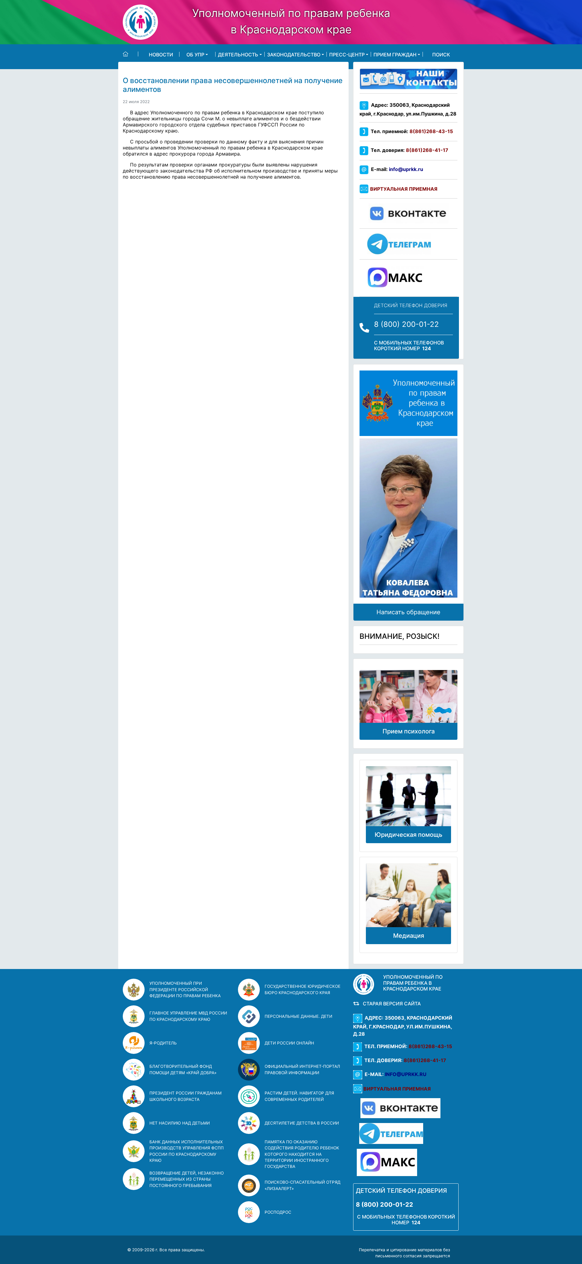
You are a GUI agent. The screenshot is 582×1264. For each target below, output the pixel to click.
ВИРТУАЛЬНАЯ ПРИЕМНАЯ (403, 189)
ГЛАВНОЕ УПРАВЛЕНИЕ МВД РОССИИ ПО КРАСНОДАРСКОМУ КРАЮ (188, 1016)
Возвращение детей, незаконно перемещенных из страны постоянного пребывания (186, 1179)
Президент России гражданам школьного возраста (185, 1096)
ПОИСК (441, 54)
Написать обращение (408, 612)
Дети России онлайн (289, 1043)
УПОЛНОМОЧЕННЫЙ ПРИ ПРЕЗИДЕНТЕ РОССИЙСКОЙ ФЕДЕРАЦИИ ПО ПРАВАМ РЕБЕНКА (185, 989)
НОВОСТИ (161, 54)
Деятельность (238, 54)
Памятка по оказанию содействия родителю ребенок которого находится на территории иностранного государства (302, 1154)
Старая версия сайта (390, 1004)
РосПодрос (278, 1212)
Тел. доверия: (408, 150)
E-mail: (396, 169)
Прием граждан (394, 54)
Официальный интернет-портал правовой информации (302, 1069)
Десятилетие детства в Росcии (302, 1123)
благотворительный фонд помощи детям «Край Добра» (182, 1069)
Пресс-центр (347, 54)
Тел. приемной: (410, 131)
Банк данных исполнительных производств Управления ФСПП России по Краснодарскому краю (186, 1151)
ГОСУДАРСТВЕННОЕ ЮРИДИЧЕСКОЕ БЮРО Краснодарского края (302, 989)
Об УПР (195, 54)
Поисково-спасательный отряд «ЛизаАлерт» (302, 1185)
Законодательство (293, 54)
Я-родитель (163, 1043)
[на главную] (130, 54)
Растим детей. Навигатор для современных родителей (299, 1096)
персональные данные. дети (298, 1016)
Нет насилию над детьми (179, 1123)
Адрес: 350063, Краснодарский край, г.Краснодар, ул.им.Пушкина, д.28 (402, 1026)
